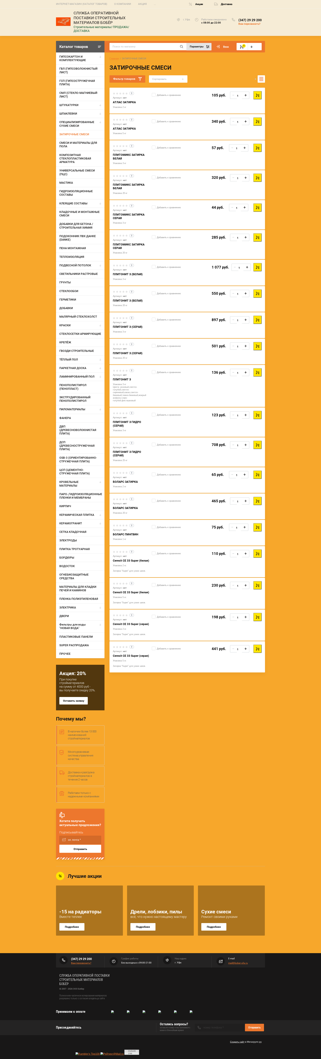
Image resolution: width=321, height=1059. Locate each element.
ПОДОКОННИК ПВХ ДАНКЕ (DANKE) (77, 237)
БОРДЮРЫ (66, 557)
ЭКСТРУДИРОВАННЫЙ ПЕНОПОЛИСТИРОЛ (74, 399)
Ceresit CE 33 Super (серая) (131, 624)
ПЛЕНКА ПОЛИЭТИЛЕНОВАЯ (78, 598)
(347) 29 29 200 (250, 20)
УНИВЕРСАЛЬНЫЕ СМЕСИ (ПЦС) (77, 172)
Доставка (226, 4)
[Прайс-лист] (261, 79)
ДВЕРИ (64, 616)
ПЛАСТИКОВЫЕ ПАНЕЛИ (76, 636)
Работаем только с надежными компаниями (83, 794)
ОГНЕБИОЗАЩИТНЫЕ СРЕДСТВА (74, 576)
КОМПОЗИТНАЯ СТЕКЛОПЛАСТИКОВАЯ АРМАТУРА (75, 158)
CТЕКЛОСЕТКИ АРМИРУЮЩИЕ (80, 333)
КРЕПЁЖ (65, 342)
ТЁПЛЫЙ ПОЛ (68, 359)
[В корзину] (257, 95)
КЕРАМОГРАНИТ (70, 523)
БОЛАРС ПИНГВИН (125, 534)
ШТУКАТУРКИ (68, 105)
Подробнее (72, 926)
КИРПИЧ (65, 506)
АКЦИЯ (142, 4)
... (155, 4)
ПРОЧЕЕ (65, 653)
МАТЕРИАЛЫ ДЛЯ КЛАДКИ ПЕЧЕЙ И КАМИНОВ (77, 588)
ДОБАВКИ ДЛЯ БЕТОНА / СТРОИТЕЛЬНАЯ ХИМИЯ (76, 225)
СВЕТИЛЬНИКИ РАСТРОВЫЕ (78, 274)
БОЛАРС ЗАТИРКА (125, 481)
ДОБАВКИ (66, 308)
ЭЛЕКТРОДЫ (68, 540)
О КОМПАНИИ (122, 4)
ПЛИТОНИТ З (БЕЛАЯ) (128, 274)
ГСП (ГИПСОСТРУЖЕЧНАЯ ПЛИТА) (77, 82)
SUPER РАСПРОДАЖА (74, 645)
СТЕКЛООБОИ (68, 291)
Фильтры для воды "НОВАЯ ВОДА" (72, 626)
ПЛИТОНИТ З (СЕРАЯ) (127, 326)
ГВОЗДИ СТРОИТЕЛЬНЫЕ (76, 350)
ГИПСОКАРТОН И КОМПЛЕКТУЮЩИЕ (72, 58)
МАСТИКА (66, 182)
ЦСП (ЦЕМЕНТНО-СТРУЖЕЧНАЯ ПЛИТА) (74, 471)
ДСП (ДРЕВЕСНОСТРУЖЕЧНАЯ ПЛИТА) (77, 445)
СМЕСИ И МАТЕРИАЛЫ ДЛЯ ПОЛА (78, 144)
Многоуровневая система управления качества (80, 755)
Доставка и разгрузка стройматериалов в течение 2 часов (81, 776)
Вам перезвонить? (249, 23)
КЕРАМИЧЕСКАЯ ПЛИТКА (76, 514)
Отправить (80, 849)
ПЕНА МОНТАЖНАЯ (72, 248)
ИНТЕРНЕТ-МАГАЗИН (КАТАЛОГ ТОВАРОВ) (81, 4)
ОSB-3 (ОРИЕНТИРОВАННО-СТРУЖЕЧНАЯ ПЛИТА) (78, 459)
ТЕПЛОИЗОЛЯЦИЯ (71, 256)
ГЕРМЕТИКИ (67, 299)
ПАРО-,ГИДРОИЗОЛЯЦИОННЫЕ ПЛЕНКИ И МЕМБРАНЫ (80, 495)
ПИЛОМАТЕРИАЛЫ (72, 409)
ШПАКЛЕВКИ (68, 113)
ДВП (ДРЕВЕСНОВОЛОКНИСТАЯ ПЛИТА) (77, 430)
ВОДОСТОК (67, 566)
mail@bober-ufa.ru (238, 963)
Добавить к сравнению (169, 95)
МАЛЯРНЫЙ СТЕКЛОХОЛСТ (78, 316)
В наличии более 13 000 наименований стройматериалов (82, 735)
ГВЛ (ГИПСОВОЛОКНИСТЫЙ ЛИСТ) (78, 70)
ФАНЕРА (65, 418)
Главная (114, 58)
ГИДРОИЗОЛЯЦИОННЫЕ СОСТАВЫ (76, 193)
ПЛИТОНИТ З (122, 379)
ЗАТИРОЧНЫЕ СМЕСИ (74, 134)
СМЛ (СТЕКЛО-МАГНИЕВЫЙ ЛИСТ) (78, 94)
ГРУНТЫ (65, 282)
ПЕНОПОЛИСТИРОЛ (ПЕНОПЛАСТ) (72, 386)
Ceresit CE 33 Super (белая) (131, 560)
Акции (199, 4)
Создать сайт (237, 1041)
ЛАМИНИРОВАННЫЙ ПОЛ (76, 376)
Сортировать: (159, 79)
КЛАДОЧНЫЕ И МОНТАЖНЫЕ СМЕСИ (79, 213)
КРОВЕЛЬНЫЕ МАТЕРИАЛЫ (69, 483)
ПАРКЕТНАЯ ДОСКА (72, 368)
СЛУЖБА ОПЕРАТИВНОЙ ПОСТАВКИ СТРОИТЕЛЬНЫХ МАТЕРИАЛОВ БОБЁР (99, 18)
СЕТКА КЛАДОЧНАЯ (72, 532)
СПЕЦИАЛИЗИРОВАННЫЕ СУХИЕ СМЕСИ (76, 123)
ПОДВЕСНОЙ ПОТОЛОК (75, 265)
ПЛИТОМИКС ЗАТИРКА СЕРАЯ (128, 246)
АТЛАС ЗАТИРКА (124, 102)
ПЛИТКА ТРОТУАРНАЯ (74, 549)
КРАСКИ (65, 325)
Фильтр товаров (124, 78)
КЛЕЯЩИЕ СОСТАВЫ (73, 203)
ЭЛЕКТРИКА (67, 607)
